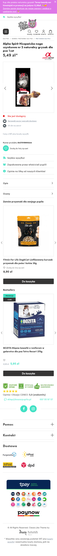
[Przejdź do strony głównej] (28, 25)
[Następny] (52, 88)
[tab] (28, 183)
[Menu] (6, 32)
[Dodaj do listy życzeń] (4, 360)
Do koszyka (28, 281)
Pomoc (8, 424)
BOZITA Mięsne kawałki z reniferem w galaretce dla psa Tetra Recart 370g (23, 349)
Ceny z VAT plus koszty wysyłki (16, 133)
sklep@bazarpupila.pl (19, 399)
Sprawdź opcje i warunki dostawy (22, 120)
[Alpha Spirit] (48, 56)
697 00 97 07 (46, 399)
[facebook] (23, 408)
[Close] (55, 1)
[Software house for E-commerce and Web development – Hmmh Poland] (28, 531)
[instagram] (33, 408)
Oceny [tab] (6, 193)
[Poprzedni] (5, 88)
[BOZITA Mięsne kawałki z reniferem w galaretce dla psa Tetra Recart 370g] (28, 319)
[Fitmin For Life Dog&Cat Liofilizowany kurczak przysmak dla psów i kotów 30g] (28, 231)
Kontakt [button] (9, 435)
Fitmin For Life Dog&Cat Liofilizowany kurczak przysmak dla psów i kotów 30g (28, 261)
